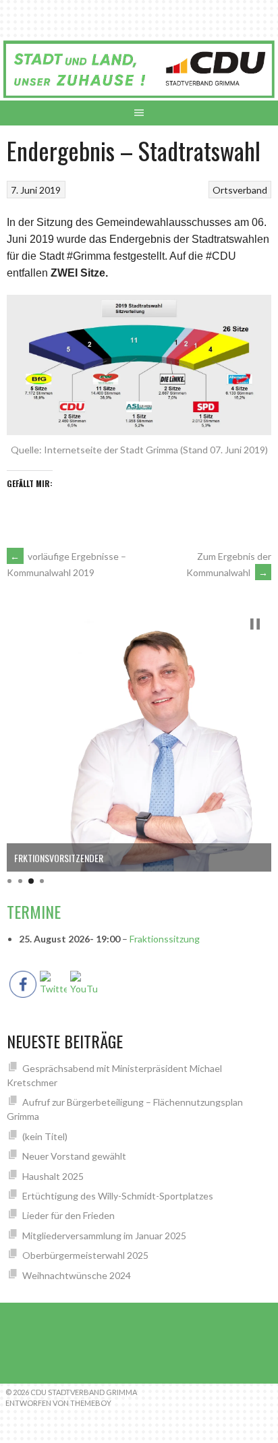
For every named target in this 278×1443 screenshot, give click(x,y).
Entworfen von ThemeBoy (58, 1402)
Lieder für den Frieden (68, 1215)
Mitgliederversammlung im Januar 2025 (104, 1235)
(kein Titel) (44, 1136)
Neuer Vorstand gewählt (74, 1156)
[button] (255, 624)
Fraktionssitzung (165, 938)
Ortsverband (240, 190)
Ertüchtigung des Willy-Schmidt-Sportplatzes (117, 1195)
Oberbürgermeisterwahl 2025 (85, 1255)
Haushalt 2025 (53, 1176)
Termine (34, 911)
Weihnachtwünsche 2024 (76, 1275)
